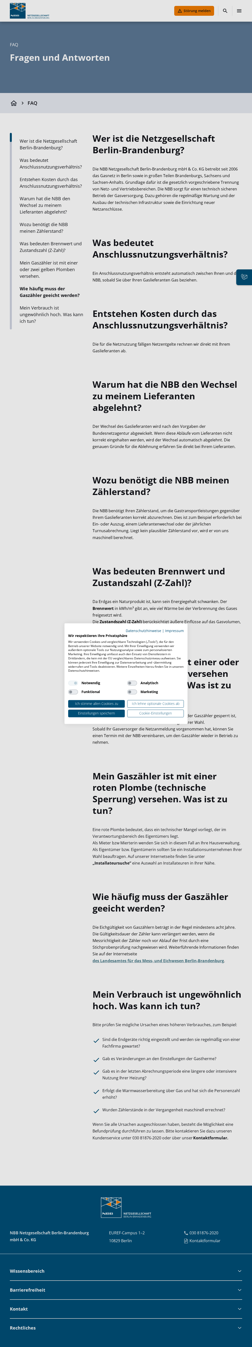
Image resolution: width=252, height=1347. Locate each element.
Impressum (174, 630)
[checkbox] (73, 683)
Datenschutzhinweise (143, 630)
